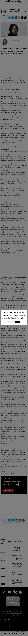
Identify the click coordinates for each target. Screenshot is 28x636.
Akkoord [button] (17, 322)
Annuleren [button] (11, 322)
